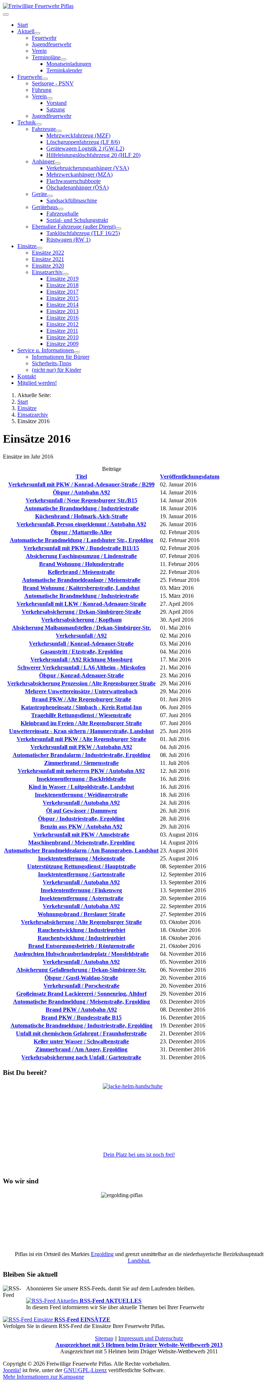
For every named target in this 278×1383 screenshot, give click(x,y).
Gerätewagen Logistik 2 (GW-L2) (85, 148)
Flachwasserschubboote (73, 181)
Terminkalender (64, 70)
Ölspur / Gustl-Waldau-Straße (81, 978)
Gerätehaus (45, 207)
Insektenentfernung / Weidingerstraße (81, 795)
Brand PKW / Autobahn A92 (81, 1010)
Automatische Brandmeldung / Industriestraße (81, 508)
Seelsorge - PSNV (53, 83)
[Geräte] (50, 196)
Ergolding (102, 1254)
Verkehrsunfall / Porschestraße (81, 986)
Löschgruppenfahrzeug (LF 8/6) (83, 142)
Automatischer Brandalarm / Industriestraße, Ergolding (81, 755)
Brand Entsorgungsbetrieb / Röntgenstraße (81, 946)
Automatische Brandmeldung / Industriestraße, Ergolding (81, 1025)
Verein (39, 51)
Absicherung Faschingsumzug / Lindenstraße (81, 556)
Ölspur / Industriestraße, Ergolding (81, 819)
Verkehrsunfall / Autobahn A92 (81, 803)
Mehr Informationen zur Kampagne (43, 1377)
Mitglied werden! (37, 383)
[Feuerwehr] (45, 79)
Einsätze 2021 (48, 259)
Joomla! (12, 1370)
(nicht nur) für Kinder (56, 370)
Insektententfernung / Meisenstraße (81, 858)
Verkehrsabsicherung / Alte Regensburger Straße (81, 922)
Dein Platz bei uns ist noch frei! (139, 1155)
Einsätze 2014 (62, 305)
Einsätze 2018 (62, 285)
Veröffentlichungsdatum (189, 476)
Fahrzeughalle (62, 213)
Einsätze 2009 (62, 344)
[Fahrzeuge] (59, 131)
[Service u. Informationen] (77, 352)
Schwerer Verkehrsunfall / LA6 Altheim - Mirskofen (81, 667)
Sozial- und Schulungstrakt (77, 220)
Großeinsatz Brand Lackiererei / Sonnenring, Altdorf (81, 994)
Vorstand (56, 103)
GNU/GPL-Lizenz (85, 1370)
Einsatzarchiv (47, 272)
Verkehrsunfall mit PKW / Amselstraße (81, 834)
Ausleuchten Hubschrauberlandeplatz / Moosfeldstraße (81, 954)
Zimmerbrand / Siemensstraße (81, 763)
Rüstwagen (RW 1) (68, 240)
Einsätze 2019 (62, 279)
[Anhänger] (57, 163)
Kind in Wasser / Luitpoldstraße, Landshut (81, 787)
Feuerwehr (44, 38)
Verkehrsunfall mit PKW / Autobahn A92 (81, 747)
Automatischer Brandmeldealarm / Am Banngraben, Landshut (81, 850)
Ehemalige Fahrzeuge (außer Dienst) (73, 227)
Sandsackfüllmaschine (71, 200)
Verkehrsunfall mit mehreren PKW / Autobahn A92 (81, 771)
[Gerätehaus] (60, 209)
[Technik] (39, 124)
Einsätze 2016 (62, 318)
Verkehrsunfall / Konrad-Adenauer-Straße (81, 644)
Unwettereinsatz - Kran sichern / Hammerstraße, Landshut (81, 731)
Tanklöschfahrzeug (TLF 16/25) (83, 233)
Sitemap (104, 1338)
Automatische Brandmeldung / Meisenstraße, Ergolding (81, 1002)
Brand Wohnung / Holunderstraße (81, 564)
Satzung (55, 109)
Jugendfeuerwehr (51, 44)
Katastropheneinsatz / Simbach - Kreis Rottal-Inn (81, 707)
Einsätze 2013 (62, 311)
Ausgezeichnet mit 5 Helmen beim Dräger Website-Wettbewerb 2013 (139, 1345)
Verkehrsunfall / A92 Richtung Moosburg (81, 659)
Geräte (39, 194)
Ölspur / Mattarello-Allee (81, 532)
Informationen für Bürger (60, 357)
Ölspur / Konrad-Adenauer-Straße (81, 675)
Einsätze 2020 (48, 266)
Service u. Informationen (45, 350)
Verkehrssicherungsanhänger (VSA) (87, 168)
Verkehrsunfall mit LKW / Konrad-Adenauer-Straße (81, 604)
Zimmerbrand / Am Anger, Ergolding (81, 1049)
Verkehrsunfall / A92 (81, 636)
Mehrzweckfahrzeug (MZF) (78, 135)
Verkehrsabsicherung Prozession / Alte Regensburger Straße (81, 683)
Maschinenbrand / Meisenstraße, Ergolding (81, 842)
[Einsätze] (39, 248)
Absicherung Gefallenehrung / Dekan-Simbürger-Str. (81, 970)
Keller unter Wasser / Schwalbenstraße (81, 1041)
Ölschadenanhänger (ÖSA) (77, 187)
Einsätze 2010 (62, 337)
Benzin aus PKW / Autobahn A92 (81, 827)
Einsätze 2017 (62, 292)
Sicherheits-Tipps (51, 363)
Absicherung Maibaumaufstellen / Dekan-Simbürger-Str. (81, 628)
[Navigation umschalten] (6, 14)
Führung (41, 90)
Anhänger (43, 161)
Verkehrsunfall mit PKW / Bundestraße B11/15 (81, 548)
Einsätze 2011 (62, 331)
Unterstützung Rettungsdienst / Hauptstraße (81, 866)
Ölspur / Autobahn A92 (81, 492)
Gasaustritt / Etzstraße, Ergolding (81, 651)
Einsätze (27, 246)
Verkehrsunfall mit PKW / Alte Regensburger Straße (81, 739)
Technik (26, 122)
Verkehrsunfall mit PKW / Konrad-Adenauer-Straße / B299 (81, 484)
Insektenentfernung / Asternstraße (81, 898)
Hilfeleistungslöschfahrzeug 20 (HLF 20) (93, 155)
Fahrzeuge (44, 129)
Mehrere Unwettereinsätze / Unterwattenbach (81, 691)
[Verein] (49, 98)
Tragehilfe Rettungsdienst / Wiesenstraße (81, 715)
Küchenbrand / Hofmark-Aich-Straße (81, 516)
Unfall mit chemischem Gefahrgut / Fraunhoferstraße (81, 1033)
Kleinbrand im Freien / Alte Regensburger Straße (81, 723)
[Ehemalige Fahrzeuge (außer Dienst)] (118, 228)
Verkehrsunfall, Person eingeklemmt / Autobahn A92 (81, 524)
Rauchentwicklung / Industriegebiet (81, 930)
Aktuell (25, 31)
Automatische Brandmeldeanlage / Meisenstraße (81, 580)
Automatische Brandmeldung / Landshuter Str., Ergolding (81, 540)
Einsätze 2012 (62, 324)
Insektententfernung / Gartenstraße (81, 874)
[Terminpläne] (63, 59)
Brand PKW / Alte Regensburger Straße (81, 699)
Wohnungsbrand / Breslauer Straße (81, 914)
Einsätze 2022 (48, 253)
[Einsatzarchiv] (65, 274)
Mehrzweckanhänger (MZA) (79, 174)
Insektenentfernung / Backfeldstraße (81, 779)
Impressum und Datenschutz (150, 1338)
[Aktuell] (37, 33)
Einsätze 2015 (62, 298)
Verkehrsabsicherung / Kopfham (81, 620)
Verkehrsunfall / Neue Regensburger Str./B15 (81, 500)
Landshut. (139, 1261)
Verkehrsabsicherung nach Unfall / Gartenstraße (81, 1057)
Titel (81, 476)
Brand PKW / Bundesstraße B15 (81, 1017)
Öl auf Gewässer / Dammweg (81, 811)
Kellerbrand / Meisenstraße (81, 572)
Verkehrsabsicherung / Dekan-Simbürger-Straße (81, 612)
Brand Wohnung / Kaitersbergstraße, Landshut (81, 588)
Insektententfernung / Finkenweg (81, 890)
